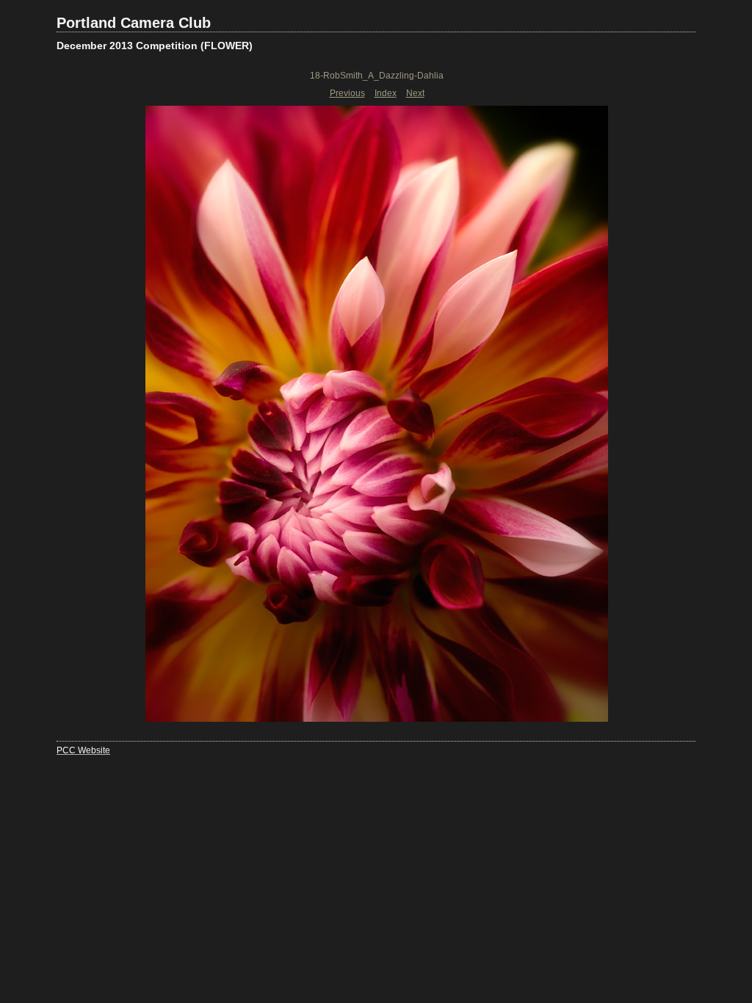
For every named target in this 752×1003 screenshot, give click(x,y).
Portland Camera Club (134, 23)
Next (415, 93)
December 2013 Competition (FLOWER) (155, 45)
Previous (347, 93)
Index (386, 93)
